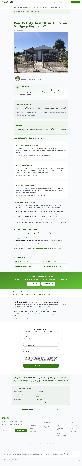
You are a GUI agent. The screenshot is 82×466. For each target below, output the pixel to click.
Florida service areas (74, 420)
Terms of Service (38, 361)
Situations (28, 2)
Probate (58, 425)
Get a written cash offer (41, 248)
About (49, 2)
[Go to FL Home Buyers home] (5, 2)
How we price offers (34, 422)
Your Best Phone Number (28, 345)
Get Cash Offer (75, 2)
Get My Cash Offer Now (41, 365)
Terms (44, 443)
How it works (11, 2)
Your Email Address (27, 351)
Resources (41, 2)
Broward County (73, 425)
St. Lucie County (73, 431)
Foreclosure (59, 422)
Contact (55, 2)
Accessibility (54, 443)
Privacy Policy (31, 361)
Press (30, 443)
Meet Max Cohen (33, 425)
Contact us (32, 434)
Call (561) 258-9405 (48, 283)
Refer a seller (35, 443)
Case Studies (33, 431)
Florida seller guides (47, 430)
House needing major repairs (61, 432)
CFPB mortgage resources (27, 409)
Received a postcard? (48, 420)
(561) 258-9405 (56, 248)
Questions (20, 11)
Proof (34, 2)
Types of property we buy (61, 436)
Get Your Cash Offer (34, 283)
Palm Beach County (74, 422)
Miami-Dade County (74, 428)
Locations (21, 2)
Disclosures (48, 443)
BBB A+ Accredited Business (8, 461)
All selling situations (61, 420)
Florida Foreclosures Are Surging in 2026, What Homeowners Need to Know (31, 294)
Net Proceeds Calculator (46, 427)
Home (15, 11)
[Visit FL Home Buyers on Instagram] (76, 460)
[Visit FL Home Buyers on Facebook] (79, 460)
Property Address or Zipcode (29, 336)
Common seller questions (46, 423)
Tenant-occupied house (60, 429)
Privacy (40, 443)
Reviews (32, 428)
